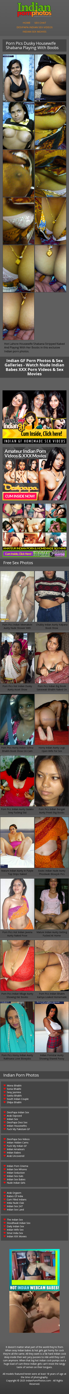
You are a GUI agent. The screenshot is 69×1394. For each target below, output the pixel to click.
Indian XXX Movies (17, 1236)
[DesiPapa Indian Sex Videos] (34, 473)
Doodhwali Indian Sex (18, 1223)
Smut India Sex (15, 1233)
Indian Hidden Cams (17, 1142)
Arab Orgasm (14, 1192)
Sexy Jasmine (14, 1092)
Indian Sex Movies (34, 31)
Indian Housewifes (17, 1125)
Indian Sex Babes (16, 1179)
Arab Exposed (14, 1115)
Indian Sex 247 (15, 1206)
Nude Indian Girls (16, 1182)
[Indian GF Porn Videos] (34, 417)
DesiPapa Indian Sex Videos (35, 27)
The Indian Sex (15, 1219)
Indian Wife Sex (15, 1229)
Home (26, 22)
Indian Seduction (16, 1172)
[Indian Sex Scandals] (34, 530)
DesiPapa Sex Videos (18, 1139)
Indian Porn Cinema (17, 1166)
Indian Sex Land (15, 1209)
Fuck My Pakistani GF (18, 1129)
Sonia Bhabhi (14, 1088)
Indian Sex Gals (15, 1176)
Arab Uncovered (15, 1156)
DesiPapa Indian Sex (18, 1112)
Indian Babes (14, 1152)
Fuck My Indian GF (17, 1145)
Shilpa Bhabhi (14, 1102)
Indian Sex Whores (17, 1169)
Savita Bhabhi (14, 1095)
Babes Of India (15, 1196)
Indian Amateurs (16, 1149)
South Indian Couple (18, 1099)
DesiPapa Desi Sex (17, 1122)
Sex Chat (40, 22)
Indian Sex (12, 1119)
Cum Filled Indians (16, 1199)
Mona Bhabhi (14, 1085)
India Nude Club (15, 1202)
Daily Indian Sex (15, 1226)
